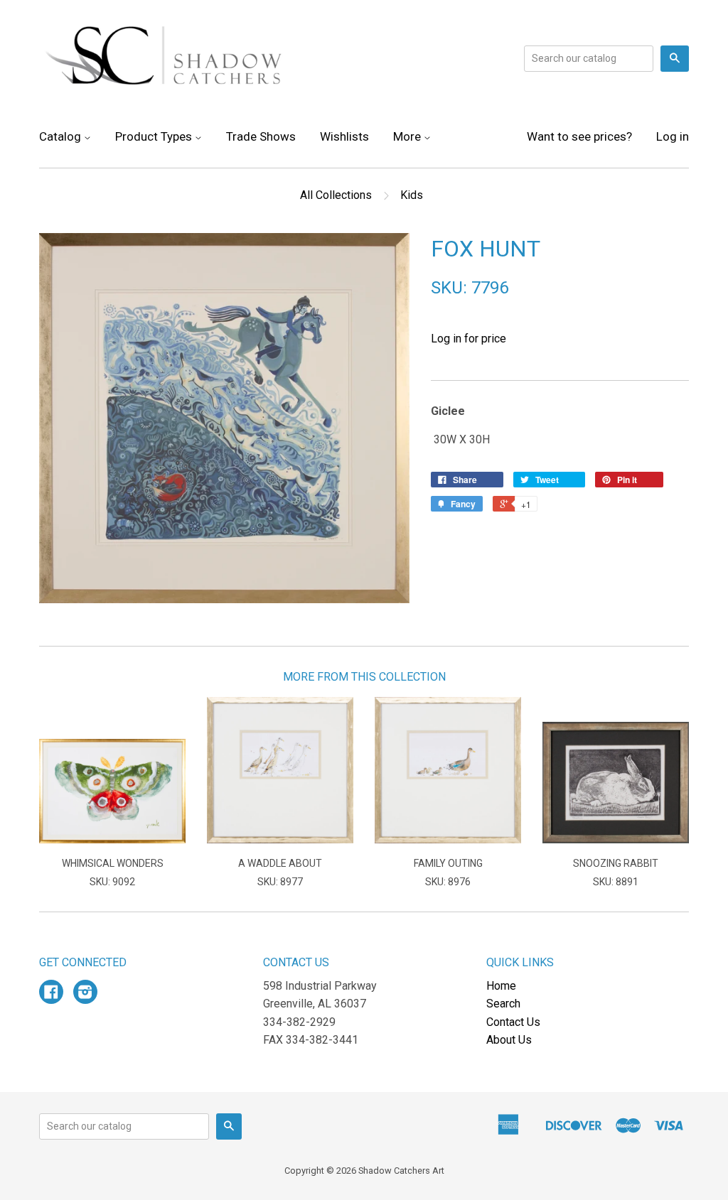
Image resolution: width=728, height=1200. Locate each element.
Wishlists (344, 136)
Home (501, 986)
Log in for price (468, 338)
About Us (509, 1040)
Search (503, 1003)
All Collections (336, 195)
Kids (411, 195)
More (408, 136)
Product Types (155, 136)
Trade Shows (261, 136)
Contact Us (513, 1022)
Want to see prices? (579, 136)
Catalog (61, 136)
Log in (672, 136)
